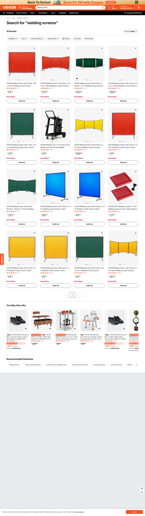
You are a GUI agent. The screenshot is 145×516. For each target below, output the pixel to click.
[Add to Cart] (25, 328)
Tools (13, 18)
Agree (134, 512)
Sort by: (126, 31)
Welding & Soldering (22, 18)
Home (8, 18)
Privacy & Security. (79, 512)
